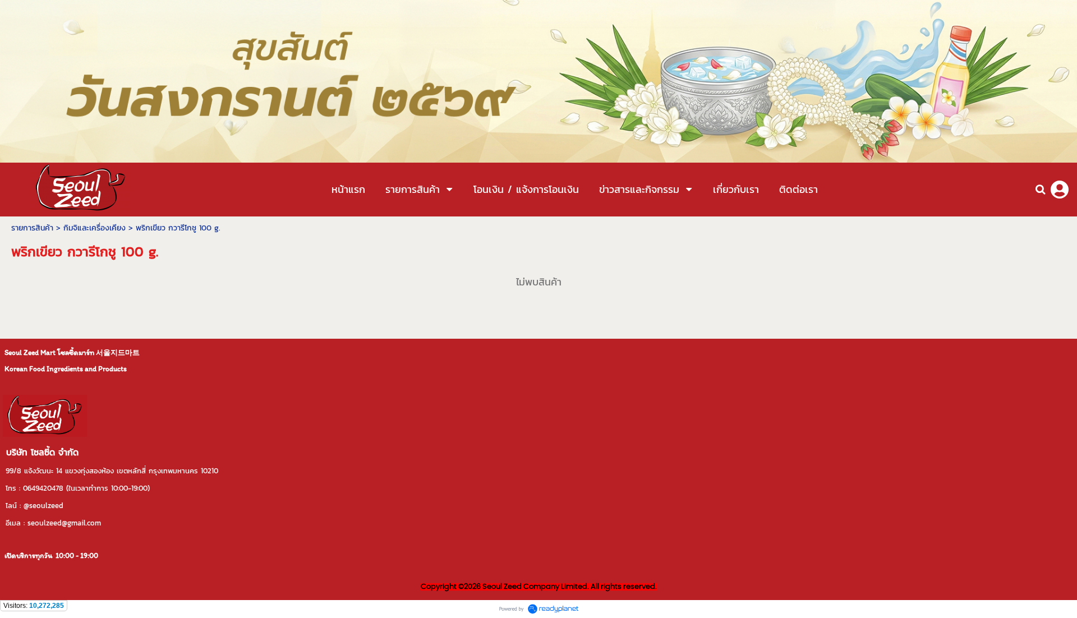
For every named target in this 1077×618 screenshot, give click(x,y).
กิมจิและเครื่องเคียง (94, 228)
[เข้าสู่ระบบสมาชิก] (1060, 190)
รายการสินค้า (32, 228)
